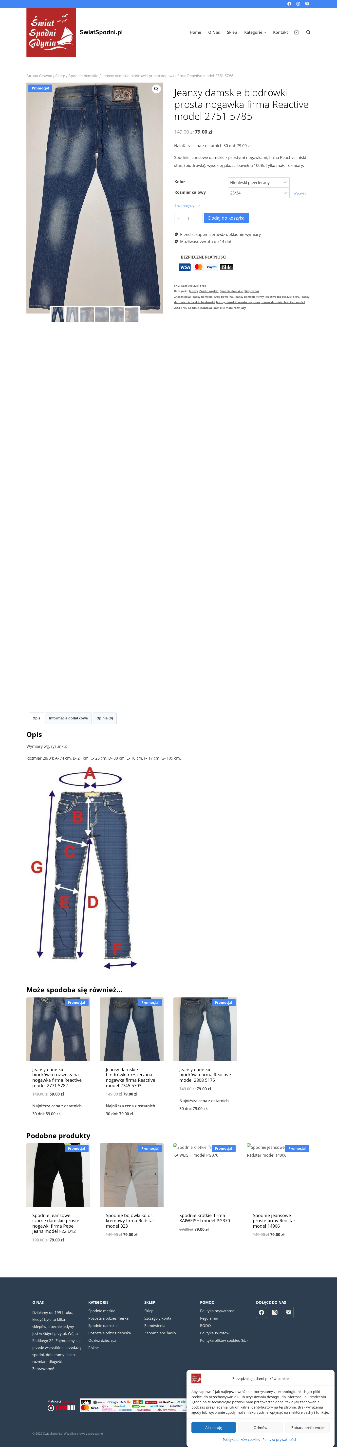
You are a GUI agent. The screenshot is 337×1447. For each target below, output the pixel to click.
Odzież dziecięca (102, 1340)
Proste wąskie (208, 291)
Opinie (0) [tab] (104, 718)
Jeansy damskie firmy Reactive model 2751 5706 (266, 296)
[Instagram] (298, 4)
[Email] (307, 4)
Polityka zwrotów (214, 1332)
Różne (93, 1347)
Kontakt (280, 32)
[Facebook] (289, 4)
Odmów (260, 1427)
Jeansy (193, 291)
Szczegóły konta (157, 1318)
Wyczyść (300, 193)
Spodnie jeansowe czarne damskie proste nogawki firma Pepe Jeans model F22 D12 (55, 1223)
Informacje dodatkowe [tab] (68, 718)
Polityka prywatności (279, 1439)
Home (195, 32)
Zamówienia (154, 1325)
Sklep (232, 32)
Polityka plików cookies (241, 1439)
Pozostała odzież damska (109, 1332)
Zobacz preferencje (307, 1427)
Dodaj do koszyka (226, 218)
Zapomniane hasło (160, 1332)
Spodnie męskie (101, 1310)
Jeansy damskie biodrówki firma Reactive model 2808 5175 (205, 1074)
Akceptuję (213, 1427)
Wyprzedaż (251, 291)
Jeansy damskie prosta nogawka (238, 302)
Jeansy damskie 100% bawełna (212, 296)
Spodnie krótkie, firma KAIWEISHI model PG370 (204, 1218)
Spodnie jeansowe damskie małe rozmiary (217, 308)
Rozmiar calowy (190, 192)
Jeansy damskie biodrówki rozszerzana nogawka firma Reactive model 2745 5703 (130, 1077)
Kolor (179, 181)
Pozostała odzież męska (108, 1318)
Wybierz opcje (205, 1125)
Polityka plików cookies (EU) (223, 1340)
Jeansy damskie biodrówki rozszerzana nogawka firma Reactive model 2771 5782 (57, 1077)
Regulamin (209, 1318)
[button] (156, 89)
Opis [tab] (36, 718)
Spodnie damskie (231, 291)
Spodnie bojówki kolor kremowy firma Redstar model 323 (130, 1220)
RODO (205, 1325)
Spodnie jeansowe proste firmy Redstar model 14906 (274, 1220)
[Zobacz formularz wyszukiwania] (306, 32)
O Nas (214, 32)
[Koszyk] (296, 32)
